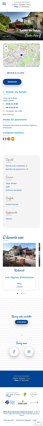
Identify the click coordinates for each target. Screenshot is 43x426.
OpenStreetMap (20, 66)
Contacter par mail (14, 111)
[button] (10, 36)
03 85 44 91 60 (12, 104)
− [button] (6, 50)
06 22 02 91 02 (12, 107)
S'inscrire (21, 322)
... (39, 421)
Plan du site (9, 420)
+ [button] (6, 46)
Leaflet (6, 66)
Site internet (8, 115)
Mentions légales (23, 420)
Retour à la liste (15, 73)
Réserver (12, 82)
